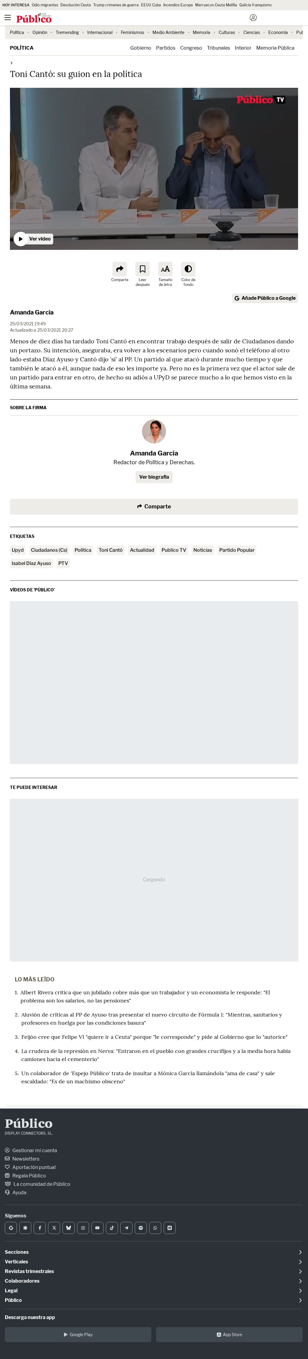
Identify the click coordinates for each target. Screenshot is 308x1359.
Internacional (99, 32)
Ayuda (18, 1192)
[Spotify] (141, 1228)
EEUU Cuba (151, 5)
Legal (11, 1290)
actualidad (142, 550)
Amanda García (32, 312)
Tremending (67, 32)
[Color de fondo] (188, 269)
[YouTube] (97, 1228)
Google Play (81, 1334)
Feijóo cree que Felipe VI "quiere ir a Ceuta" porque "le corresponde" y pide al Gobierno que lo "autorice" (154, 1036)
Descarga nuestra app (30, 1317)
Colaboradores (22, 1281)
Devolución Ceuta (75, 5)
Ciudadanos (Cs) (49, 550)
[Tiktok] (112, 1228)
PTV (63, 563)
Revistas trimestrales (29, 1271)
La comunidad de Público (41, 1184)
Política (17, 32)
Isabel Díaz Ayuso (31, 563)
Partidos (165, 48)
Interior (243, 48)
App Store (232, 1334)
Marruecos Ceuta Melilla (216, 5)
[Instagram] (83, 1228)
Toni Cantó (111, 550)
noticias (202, 550)
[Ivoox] (170, 1228)
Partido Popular (236, 550)
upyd (18, 550)
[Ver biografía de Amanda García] (154, 431)
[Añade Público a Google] (11, 1228)
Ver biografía (154, 477)
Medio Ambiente (168, 32)
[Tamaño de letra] (165, 269)
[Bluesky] (69, 1228)
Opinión (39, 32)
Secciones (17, 1252)
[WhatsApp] (155, 1228)
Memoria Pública (275, 48)
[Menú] (7, 17)
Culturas (227, 32)
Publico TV (174, 550)
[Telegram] (126, 1228)
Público (29, 1124)
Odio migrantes (45, 5)
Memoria (201, 32)
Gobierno (140, 48)
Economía (278, 32)
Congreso (191, 48)
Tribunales (218, 48)
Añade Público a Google (269, 298)
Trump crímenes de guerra (116, 5)
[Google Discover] (25, 1228)
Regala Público (28, 1176)
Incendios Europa (178, 5)
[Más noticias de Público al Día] (11, 63)
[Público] (143, 18)
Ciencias (251, 32)
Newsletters (25, 1159)
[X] (54, 1228)
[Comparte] (119, 269)
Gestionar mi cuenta (34, 1150)
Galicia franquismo (255, 5)
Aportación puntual (33, 1167)
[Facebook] (40, 1228)
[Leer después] (142, 269)
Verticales (16, 1262)
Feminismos (132, 32)
